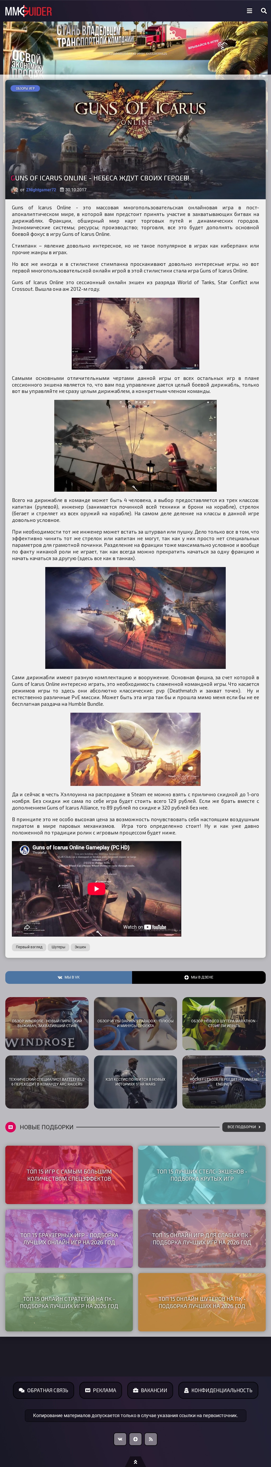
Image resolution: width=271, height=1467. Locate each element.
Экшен (80, 947)
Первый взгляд (29, 947)
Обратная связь (47, 1390)
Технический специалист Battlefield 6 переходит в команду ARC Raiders (47, 1082)
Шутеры (58, 947)
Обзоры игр (25, 88)
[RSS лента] (150, 1439)
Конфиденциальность (221, 1390)
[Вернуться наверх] (135, 1461)
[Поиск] (264, 10)
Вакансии (154, 1390)
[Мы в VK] (120, 1439)
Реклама (104, 1390)
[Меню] (249, 10)
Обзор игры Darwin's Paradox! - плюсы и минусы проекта (135, 1023)
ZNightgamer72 (41, 189)
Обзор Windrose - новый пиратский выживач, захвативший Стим (47, 1023)
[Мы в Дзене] (135, 1439)
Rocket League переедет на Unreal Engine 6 (224, 1082)
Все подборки (242, 1127)
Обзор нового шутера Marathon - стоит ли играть (224, 1023)
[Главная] (28, 11)
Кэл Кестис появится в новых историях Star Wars (135, 1082)
